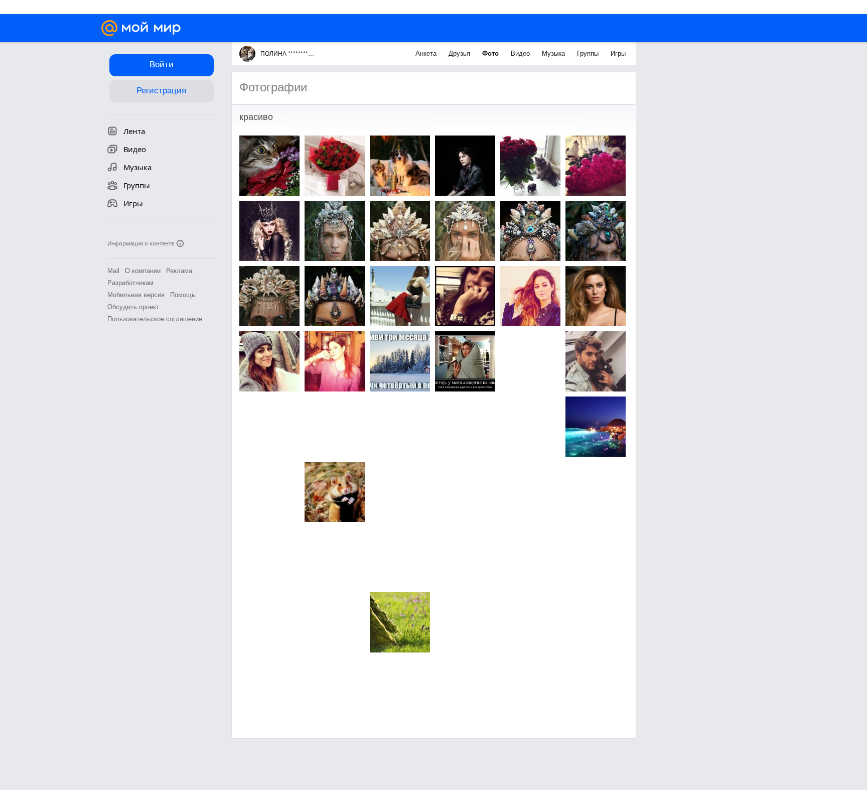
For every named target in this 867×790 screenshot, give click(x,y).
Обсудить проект (133, 307)
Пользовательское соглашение (154, 319)
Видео (521, 53)
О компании (143, 271)
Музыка (554, 53)
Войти (162, 64)
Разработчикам (130, 283)
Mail (113, 271)
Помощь (182, 295)
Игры (618, 53)
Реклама (179, 271)
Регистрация (161, 90)
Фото (491, 53)
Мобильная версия (136, 295)
